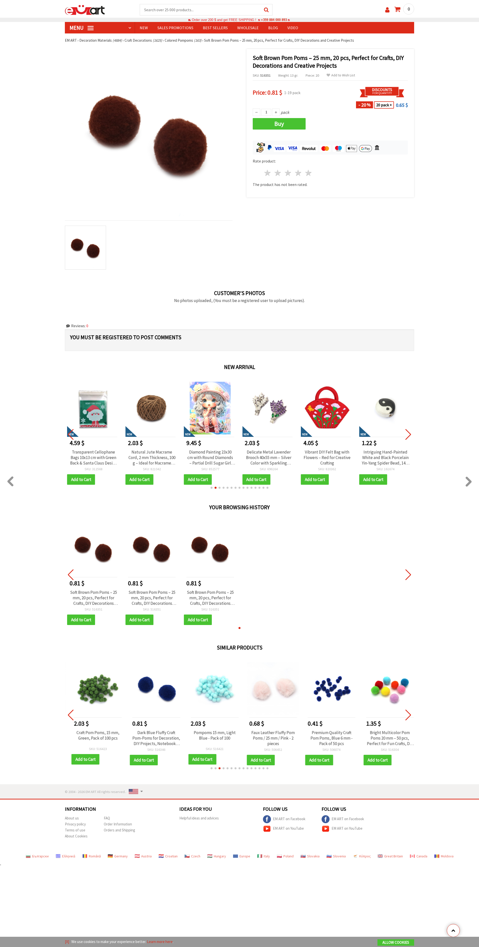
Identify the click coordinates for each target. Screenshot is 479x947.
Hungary (220, 856)
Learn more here (160, 941)
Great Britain (393, 856)
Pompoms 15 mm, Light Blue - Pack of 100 (210, 735)
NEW (144, 27)
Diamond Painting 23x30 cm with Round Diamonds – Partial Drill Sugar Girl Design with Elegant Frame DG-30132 (210, 457)
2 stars (278, 173)
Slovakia (313, 856)
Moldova (447, 856)
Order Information (118, 824)
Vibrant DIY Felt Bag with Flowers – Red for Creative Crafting (327, 457)
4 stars (298, 173)
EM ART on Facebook (289, 818)
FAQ (107, 818)
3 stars (288, 173)
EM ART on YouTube (288, 828)
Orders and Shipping (119, 830)
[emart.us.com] (85, 9)
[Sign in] (387, 10)
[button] (212, 488)
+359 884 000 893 (274, 20)
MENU (77, 27)
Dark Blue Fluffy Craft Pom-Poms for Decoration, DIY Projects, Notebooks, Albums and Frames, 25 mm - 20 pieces (152, 738)
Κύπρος (365, 856)
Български (40, 856)
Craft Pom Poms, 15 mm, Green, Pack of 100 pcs (93, 735)
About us (72, 818)
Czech (195, 856)
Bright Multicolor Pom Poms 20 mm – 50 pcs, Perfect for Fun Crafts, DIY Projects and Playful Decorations (385, 738)
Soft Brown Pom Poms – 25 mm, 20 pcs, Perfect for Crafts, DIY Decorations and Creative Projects (93, 598)
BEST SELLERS (215, 27)
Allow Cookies (395, 942)
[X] (67, 941)
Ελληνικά (68, 856)
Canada (421, 856)
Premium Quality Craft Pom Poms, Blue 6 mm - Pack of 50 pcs (327, 738)
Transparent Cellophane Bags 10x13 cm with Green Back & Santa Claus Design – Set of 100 (93, 457)
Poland (288, 856)
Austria (146, 856)
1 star (268, 173)
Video (292, 27)
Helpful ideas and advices (199, 818)
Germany (121, 856)
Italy (267, 856)
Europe (245, 856)
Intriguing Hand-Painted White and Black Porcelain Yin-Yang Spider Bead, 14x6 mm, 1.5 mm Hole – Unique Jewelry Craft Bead (385, 457)
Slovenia (339, 856)
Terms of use (75, 830)
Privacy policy (75, 824)
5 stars (308, 173)
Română (95, 856)
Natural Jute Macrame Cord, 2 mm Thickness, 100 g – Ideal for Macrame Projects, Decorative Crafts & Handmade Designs (152, 457)
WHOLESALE (248, 27)
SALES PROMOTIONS (175, 27)
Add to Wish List (343, 75)
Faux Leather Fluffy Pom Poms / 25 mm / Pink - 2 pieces (268, 738)
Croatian (171, 856)
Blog (273, 27)
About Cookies (76, 836)
